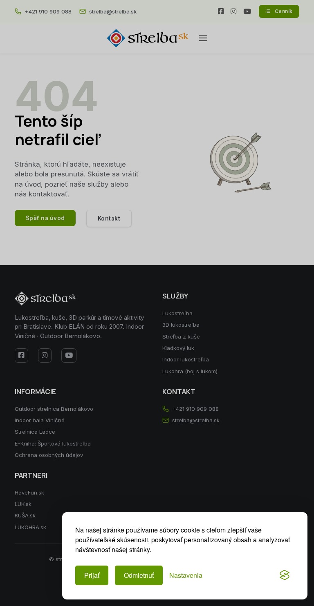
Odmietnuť (139, 575)
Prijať (91, 575)
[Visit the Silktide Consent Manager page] (284, 575)
